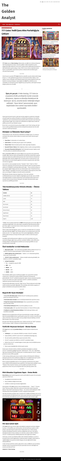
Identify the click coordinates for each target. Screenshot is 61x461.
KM (57, 1)
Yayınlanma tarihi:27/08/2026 (6, 27)
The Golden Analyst (8, 11)
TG (49, 1)
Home (4, 24)
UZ (46, 1)
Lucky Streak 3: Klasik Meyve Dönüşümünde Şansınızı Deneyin (50, 68)
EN (40, 1)
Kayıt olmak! (22, 73)
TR (42, 1)
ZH (51, 1)
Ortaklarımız (17, 24)
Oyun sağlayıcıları (10, 24)
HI (53, 1)
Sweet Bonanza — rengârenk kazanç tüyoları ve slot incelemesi (50, 42)
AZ (44, 1)
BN (55, 1)
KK (47, 1)
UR (58, 1)
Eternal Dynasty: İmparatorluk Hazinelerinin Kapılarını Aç (49, 55)
